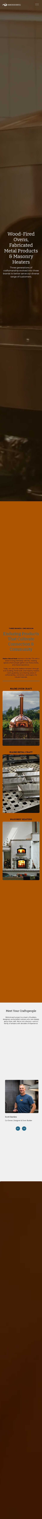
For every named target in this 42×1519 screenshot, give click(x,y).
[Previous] (17, 1128)
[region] (21, 1104)
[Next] (24, 1128)
